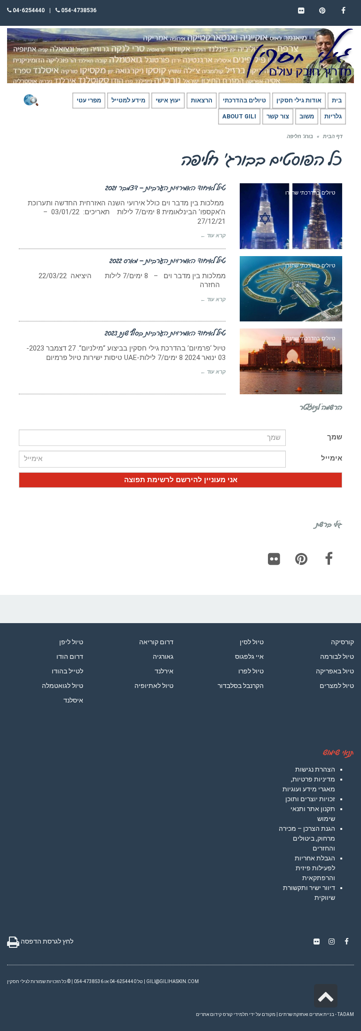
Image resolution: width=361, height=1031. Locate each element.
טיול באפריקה (335, 671)
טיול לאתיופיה (153, 685)
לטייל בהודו (67, 671)
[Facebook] (328, 559)
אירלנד (164, 671)
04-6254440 (28, 10)
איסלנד (73, 700)
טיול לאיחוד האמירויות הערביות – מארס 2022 (168, 260)
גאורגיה (163, 656)
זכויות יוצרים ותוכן (310, 799)
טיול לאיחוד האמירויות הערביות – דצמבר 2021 (165, 187)
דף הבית (332, 136)
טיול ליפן (71, 642)
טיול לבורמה (337, 656)
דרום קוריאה (156, 642)
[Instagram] (331, 942)
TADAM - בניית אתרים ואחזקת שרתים (316, 1014)
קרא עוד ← (213, 236)
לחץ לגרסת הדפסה (46, 941)
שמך (334, 437)
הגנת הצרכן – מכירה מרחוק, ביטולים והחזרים (307, 838)
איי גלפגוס (249, 656)
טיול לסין (252, 642)
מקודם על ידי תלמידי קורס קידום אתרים (235, 1014)
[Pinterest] (301, 559)
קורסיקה (342, 642)
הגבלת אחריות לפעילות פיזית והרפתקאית (315, 868)
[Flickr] (274, 559)
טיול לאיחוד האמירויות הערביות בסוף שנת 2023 (165, 332)
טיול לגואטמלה (62, 685)
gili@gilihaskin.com (172, 981)
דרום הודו (69, 656)
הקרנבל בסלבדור (241, 685)
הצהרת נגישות (315, 769)
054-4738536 (78, 10)
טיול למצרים (337, 685)
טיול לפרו (251, 671)
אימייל (331, 458)
